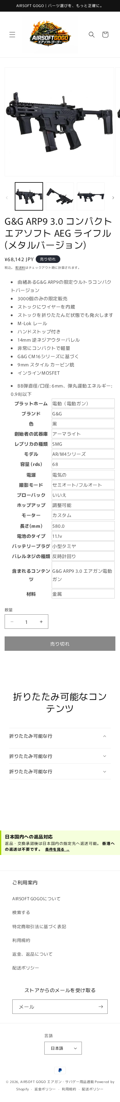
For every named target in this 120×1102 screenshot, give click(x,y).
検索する (21, 912)
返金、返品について (32, 954)
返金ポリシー (45, 1088)
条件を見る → (57, 849)
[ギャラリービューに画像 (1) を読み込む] (29, 196)
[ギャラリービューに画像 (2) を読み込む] (60, 196)
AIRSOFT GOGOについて (36, 898)
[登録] (100, 1006)
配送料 (20, 267)
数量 (9, 610)
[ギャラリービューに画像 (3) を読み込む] (91, 196)
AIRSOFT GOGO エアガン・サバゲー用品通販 (57, 1081)
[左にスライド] (7, 197)
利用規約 (21, 940)
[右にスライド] (113, 197)
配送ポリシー (25, 968)
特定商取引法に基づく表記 (39, 926)
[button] (12, 34)
